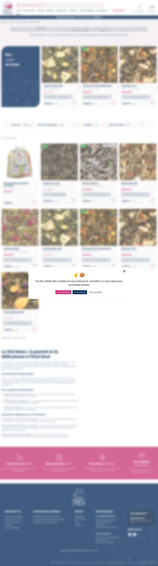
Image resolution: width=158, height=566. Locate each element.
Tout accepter (63, 292)
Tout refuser (80, 292)
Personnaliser (96, 292)
